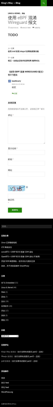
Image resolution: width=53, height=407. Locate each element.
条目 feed (5, 383)
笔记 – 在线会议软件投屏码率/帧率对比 (23, 59)
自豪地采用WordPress (8, 404)
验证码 (11, 200)
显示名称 (13, 148)
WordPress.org (7, 392)
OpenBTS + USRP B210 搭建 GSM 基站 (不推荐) (20, 257)
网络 (23, 13)
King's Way (26, 27)
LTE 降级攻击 (6, 247)
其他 (3, 297)
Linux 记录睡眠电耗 (9, 243)
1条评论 (37, 27)
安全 (3, 301)
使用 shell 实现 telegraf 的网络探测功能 (23, 50)
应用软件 (4, 306)
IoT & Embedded (7, 283)
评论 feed (5, 387)
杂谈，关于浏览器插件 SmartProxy (15, 266)
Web (3, 292)
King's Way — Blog (10, 3)
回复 (15, 93)
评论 (11, 115)
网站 (10, 170)
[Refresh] (27, 187)
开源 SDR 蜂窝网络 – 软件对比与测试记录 (18, 261)
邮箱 (11, 159)
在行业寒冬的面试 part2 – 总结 (30, 352)
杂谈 (3, 315)
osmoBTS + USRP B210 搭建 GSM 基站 (17, 252)
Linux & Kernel (14, 13)
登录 (3, 378)
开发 (3, 311)
